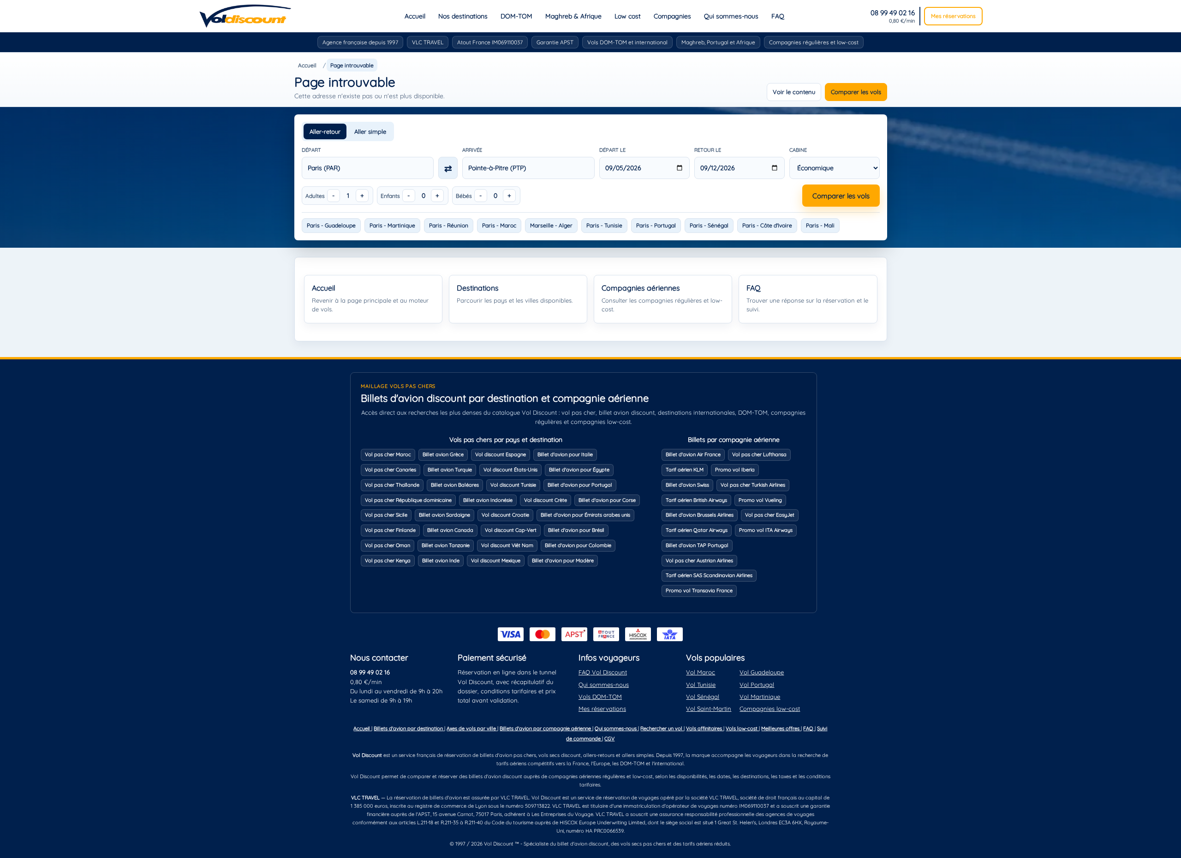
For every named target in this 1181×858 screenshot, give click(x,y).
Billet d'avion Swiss (687, 485)
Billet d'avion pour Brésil (576, 530)
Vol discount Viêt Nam (507, 545)
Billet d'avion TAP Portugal (697, 545)
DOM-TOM (516, 16)
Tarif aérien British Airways (696, 500)
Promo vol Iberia (735, 469)
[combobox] (368, 168)
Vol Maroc (700, 672)
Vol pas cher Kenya (388, 560)
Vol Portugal (757, 684)
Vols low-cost (742, 728)
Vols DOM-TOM (600, 696)
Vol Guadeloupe (762, 672)
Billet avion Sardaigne (444, 515)
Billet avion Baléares (455, 485)
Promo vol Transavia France (699, 590)
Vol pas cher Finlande (390, 530)
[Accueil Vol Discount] (245, 16)
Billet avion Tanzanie (446, 545)
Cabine (798, 150)
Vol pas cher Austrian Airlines (699, 560)
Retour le (707, 150)
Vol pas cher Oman (387, 545)
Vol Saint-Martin (708, 708)
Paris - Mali (820, 225)
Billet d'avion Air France (693, 454)
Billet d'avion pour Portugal (580, 485)
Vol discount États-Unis (510, 469)
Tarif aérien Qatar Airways (697, 530)
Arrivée (472, 150)
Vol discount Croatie (505, 515)
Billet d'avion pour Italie (565, 454)
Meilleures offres (781, 728)
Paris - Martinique (392, 225)
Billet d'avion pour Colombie (578, 545)
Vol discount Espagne (500, 454)
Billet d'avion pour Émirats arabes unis (585, 515)
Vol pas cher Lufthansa (759, 454)
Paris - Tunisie (604, 225)
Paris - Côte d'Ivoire (767, 225)
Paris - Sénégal (709, 225)
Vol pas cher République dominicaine (408, 500)
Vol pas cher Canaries (390, 469)
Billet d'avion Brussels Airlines (700, 515)
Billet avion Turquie (450, 469)
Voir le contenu (794, 91)
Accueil (415, 16)
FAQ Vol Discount (603, 672)
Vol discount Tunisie (513, 485)
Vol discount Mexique (495, 560)
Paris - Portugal (656, 225)
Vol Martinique (760, 696)
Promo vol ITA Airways (766, 530)
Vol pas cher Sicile (386, 515)
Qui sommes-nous (731, 16)
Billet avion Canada (450, 530)
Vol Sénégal (702, 696)
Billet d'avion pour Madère (563, 560)
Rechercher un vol (662, 728)
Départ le (612, 150)
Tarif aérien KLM (685, 469)
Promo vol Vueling (760, 500)
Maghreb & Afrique (573, 16)
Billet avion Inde (440, 560)
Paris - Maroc (499, 225)
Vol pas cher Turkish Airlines (753, 485)
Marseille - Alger (551, 225)
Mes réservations (953, 15)
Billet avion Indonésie (488, 500)
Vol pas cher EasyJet (769, 515)
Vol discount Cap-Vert (511, 530)
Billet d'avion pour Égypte (579, 469)
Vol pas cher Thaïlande (392, 485)
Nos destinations (463, 16)
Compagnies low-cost (770, 708)
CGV (609, 738)
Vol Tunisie (701, 684)
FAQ (777, 16)
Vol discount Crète (545, 500)
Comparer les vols (856, 91)
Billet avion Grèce (443, 454)
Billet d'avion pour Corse (607, 500)
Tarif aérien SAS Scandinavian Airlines (709, 575)
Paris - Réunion (448, 225)
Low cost (627, 16)
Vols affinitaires (704, 728)
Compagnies (672, 16)
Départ (311, 150)
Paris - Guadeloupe (331, 225)
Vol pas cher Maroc (388, 454)
